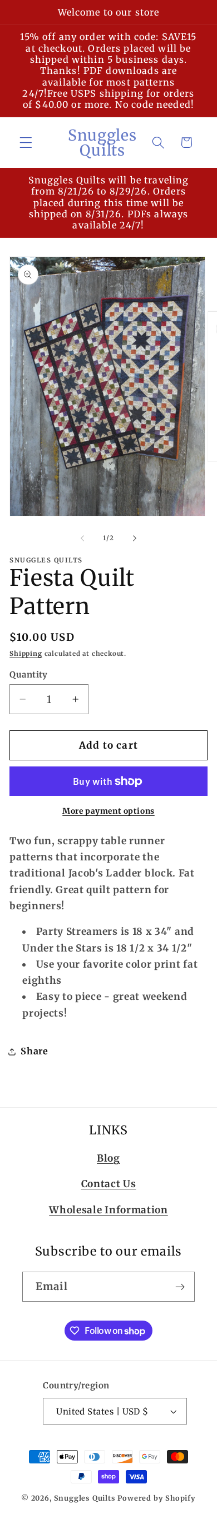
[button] (26, 142)
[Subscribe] (180, 1287)
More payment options (108, 811)
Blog (108, 1158)
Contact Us (108, 1184)
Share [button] (34, 1051)
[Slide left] (82, 538)
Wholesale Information (108, 1210)
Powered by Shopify (156, 1498)
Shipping (25, 654)
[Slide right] (134, 538)
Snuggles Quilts (85, 1498)
